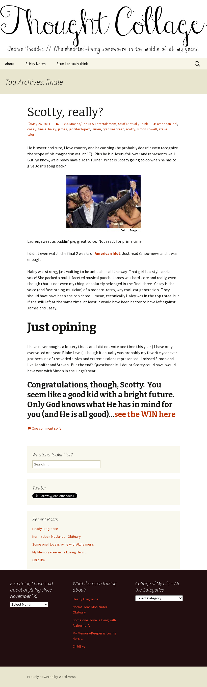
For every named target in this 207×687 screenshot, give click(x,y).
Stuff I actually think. (73, 63)
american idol (167, 123)
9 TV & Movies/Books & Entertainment (88, 123)
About (10, 63)
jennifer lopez (79, 129)
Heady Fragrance (45, 528)
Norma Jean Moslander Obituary (56, 536)
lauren (96, 129)
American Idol (107, 253)
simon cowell (147, 129)
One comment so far (47, 428)
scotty (130, 129)
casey (31, 129)
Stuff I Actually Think (133, 123)
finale (42, 129)
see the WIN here (144, 414)
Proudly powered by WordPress (51, 676)
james (62, 129)
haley (52, 129)
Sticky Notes (35, 63)
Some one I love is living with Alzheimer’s (63, 544)
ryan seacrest (113, 129)
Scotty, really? (65, 112)
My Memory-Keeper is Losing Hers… (59, 552)
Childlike (38, 560)
